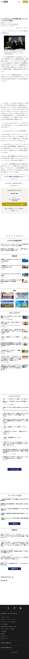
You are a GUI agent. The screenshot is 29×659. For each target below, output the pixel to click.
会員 (25, 399)
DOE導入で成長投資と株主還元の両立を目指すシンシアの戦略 (14, 514)
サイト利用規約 (4, 624)
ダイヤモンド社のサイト (6, 642)
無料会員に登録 (14, 193)
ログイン (19, 1)
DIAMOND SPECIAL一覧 (7, 577)
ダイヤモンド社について (6, 647)
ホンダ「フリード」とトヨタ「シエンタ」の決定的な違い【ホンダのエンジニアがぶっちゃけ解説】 (14, 244)
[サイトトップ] (5, 2)
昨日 (11, 399)
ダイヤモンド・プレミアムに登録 (14, 204)
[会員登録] (25, 2)
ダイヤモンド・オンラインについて (9, 613)
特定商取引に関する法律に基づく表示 (9, 626)
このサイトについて (5, 617)
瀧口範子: (6, 22)
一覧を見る (14, 523)
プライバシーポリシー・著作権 (7, 629)
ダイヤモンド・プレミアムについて (8, 619)
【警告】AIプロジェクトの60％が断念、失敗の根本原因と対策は (14, 518)
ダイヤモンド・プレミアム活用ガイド (9, 621)
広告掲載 (2, 633)
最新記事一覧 (14, 568)
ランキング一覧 (14, 469)
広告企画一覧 (4, 580)
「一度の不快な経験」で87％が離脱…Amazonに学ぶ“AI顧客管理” (14, 499)
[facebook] (14, 608)
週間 (18, 399)
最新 (4, 399)
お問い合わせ (3, 636)
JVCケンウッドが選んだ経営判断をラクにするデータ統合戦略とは (14, 509)
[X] (8, 608)
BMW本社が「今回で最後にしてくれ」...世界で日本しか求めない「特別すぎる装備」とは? (14, 249)
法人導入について (4, 638)
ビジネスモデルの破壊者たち (13, 24)
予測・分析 (3, 24)
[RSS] (20, 608)
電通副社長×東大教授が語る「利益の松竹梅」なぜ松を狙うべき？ (14, 504)
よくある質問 (3, 631)
